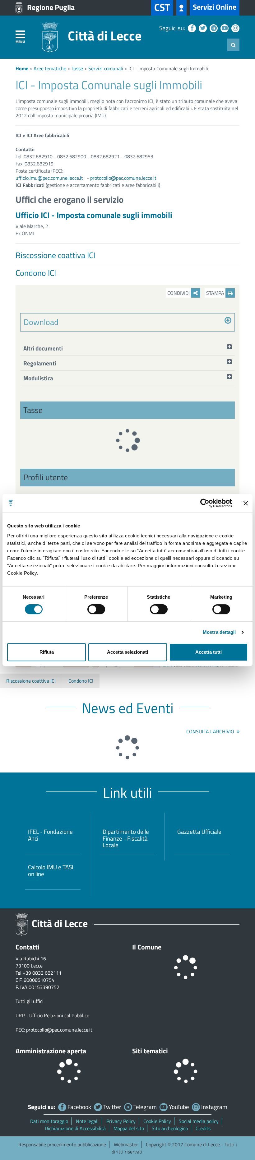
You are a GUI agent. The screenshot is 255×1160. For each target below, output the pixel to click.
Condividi (179, 293)
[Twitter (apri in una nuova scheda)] (202, 27)
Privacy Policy (121, 1121)
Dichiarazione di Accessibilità (75, 1128)
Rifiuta (46, 652)
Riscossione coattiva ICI (31, 680)
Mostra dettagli (219, 632)
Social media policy (199, 1121)
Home (22, 68)
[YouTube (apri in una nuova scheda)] (224, 27)
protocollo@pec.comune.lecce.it (123, 178)
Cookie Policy (157, 1121)
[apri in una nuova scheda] (181, 8)
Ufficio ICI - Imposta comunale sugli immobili (94, 215)
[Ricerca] (233, 45)
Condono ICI (80, 680)
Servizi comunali (105, 68)
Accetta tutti (208, 652)
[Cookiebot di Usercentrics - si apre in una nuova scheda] (205, 503)
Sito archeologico (170, 1128)
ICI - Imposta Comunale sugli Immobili (168, 68)
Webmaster (126, 1144)
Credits (203, 1128)
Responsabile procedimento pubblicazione (62, 1144)
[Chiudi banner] (245, 503)
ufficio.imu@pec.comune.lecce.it (49, 178)
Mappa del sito (129, 1128)
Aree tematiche (50, 68)
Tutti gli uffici (30, 1001)
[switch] (96, 609)
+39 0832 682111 (42, 973)
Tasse (77, 68)
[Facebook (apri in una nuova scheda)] (191, 27)
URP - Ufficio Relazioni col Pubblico (52, 1015)
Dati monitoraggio (49, 1121)
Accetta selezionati (127, 652)
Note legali (87, 1121)
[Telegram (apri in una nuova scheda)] (213, 27)
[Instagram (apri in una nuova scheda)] (234, 27)
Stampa (215, 293)
